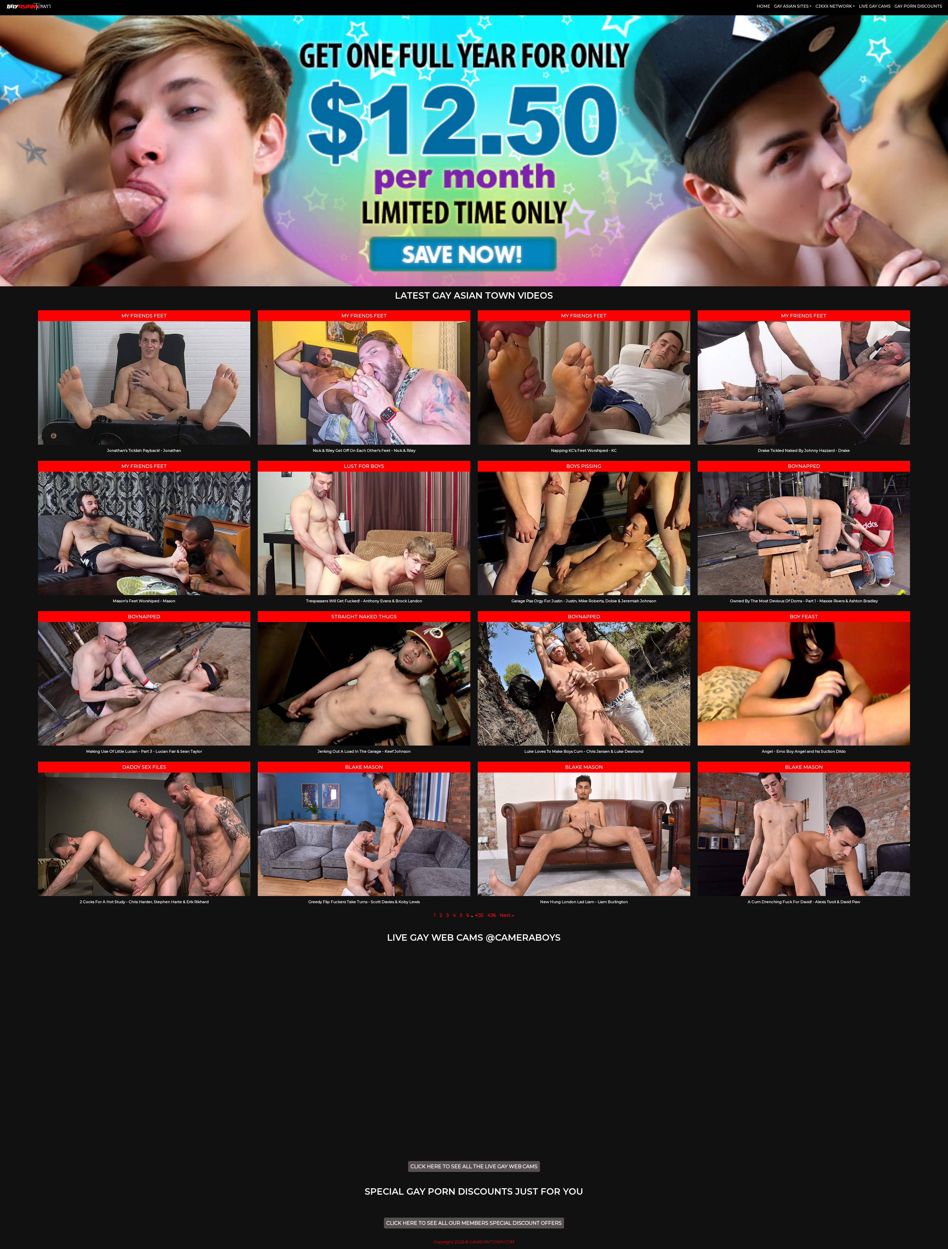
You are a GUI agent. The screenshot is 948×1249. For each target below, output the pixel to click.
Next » (507, 915)
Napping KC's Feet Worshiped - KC (584, 450)
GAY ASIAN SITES (791, 6)
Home (764, 6)
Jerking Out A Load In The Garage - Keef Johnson (364, 751)
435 (479, 915)
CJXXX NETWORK (833, 6)
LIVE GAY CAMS (874, 6)
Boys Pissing (583, 466)
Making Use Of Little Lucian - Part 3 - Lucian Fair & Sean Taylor (144, 751)
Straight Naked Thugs (364, 617)
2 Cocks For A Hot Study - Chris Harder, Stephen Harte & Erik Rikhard (144, 901)
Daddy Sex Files (144, 767)
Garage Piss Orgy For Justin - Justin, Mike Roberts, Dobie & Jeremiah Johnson (584, 601)
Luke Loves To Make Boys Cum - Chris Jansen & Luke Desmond (583, 751)
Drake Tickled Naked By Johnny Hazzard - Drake (804, 450)
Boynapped (804, 466)
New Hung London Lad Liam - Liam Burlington (584, 901)
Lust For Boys (364, 466)
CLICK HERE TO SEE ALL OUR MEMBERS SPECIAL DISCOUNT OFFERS (474, 1223)
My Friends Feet (144, 316)
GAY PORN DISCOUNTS (918, 6)
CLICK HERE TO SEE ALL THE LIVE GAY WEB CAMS (474, 1166)
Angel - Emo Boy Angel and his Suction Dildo (804, 751)
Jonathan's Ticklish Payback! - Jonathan (144, 450)
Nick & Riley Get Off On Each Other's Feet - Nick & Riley (364, 450)
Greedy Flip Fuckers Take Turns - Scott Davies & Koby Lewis (364, 901)
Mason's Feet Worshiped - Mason (144, 601)
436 (491, 915)
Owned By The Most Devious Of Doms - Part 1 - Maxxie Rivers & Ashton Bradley (804, 601)
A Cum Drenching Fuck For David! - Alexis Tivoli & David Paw (804, 901)
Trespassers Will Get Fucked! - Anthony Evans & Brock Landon (364, 601)
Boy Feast (804, 617)
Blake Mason (364, 767)
